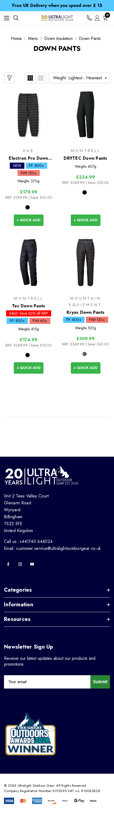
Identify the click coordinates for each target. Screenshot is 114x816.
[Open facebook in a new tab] (8, 564)
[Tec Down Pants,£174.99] (28, 262)
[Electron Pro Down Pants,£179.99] (28, 114)
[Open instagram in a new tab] (20, 564)
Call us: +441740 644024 (28, 541)
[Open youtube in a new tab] (32, 564)
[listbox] (79, 78)
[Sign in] (97, 18)
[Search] (16, 18)
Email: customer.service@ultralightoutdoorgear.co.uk (52, 548)
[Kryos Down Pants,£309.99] (85, 262)
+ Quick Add (29, 219)
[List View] (41, 78)
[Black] (27, 207)
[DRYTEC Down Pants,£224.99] (85, 114)
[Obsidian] (84, 354)
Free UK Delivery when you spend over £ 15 (57, 5)
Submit (100, 681)
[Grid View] (30, 78)
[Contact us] (89, 18)
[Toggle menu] (6, 18)
